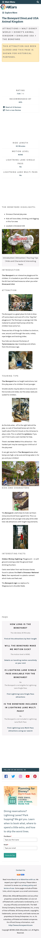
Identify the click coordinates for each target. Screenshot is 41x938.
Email (6, 844)
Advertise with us (28, 879)
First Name (7, 836)
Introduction (8, 258)
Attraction (21, 258)
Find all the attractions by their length (20, 639)
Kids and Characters (15, 261)
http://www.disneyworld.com (20, 925)
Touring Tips (32, 258)
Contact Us (20, 870)
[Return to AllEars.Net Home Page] (14, 9)
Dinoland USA (25, 35)
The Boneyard (11, 39)
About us (14, 879)
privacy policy (27, 885)
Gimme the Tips (10, 855)
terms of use (9, 888)
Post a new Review (13, 110)
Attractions (10, 28)
